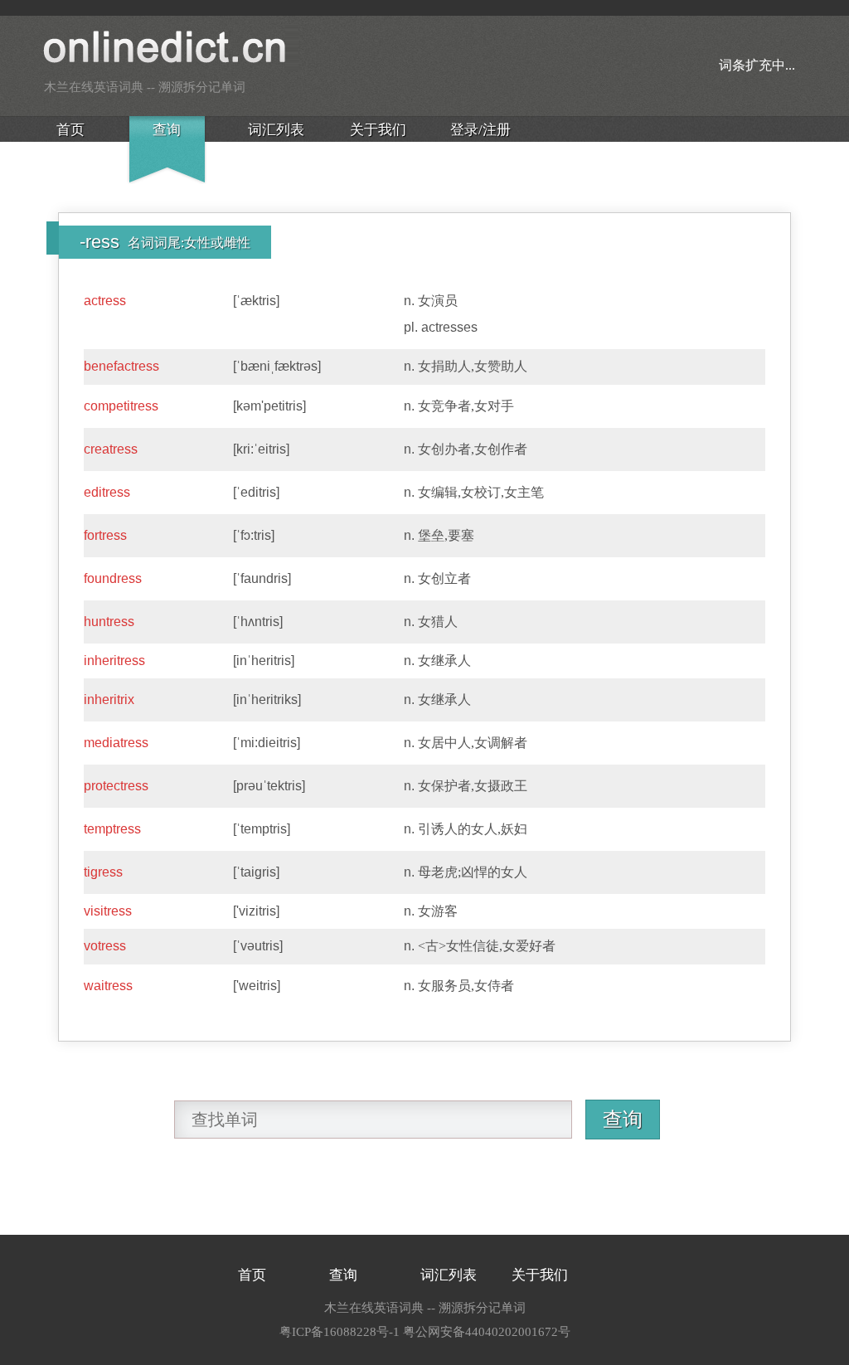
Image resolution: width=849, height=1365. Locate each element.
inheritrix (109, 699)
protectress (116, 786)
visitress (108, 911)
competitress (121, 406)
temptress (112, 829)
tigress (103, 872)
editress (107, 492)
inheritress (114, 660)
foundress (113, 578)
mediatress (116, 743)
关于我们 (378, 130)
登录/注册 (480, 130)
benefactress (121, 366)
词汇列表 (276, 130)
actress (105, 301)
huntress (109, 621)
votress (105, 946)
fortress (105, 535)
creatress (111, 449)
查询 (167, 130)
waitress (108, 986)
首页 (70, 130)
